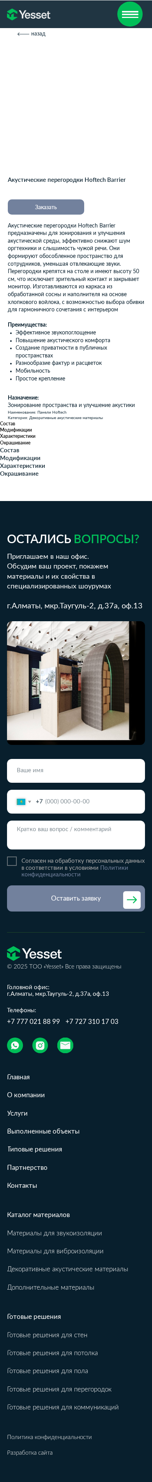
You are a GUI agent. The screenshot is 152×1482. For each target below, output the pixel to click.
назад (38, 34)
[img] (15, 1045)
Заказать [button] (46, 207)
